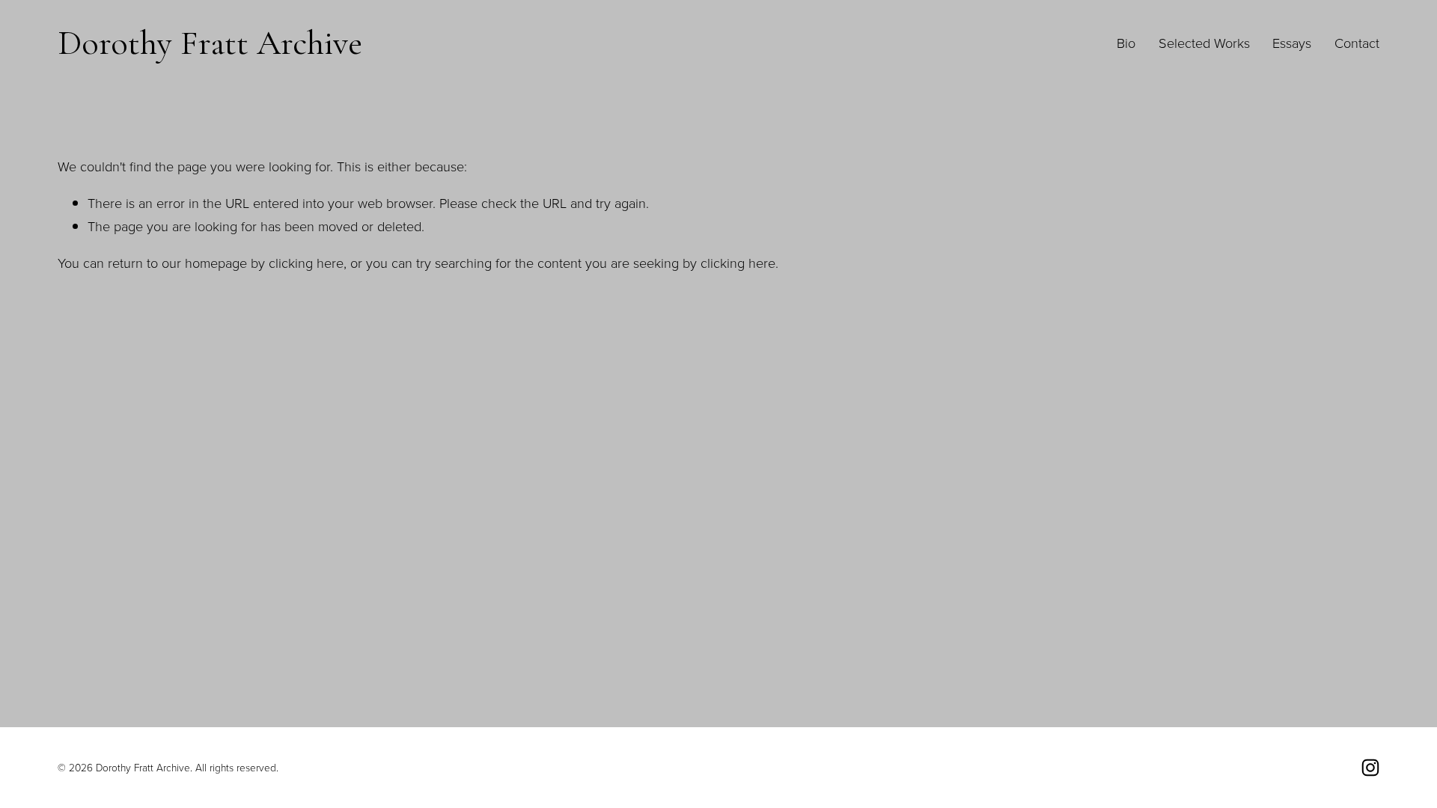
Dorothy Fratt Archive (210, 43)
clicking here (306, 262)
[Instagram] (1370, 768)
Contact (1356, 42)
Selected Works (1204, 42)
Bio (1126, 42)
